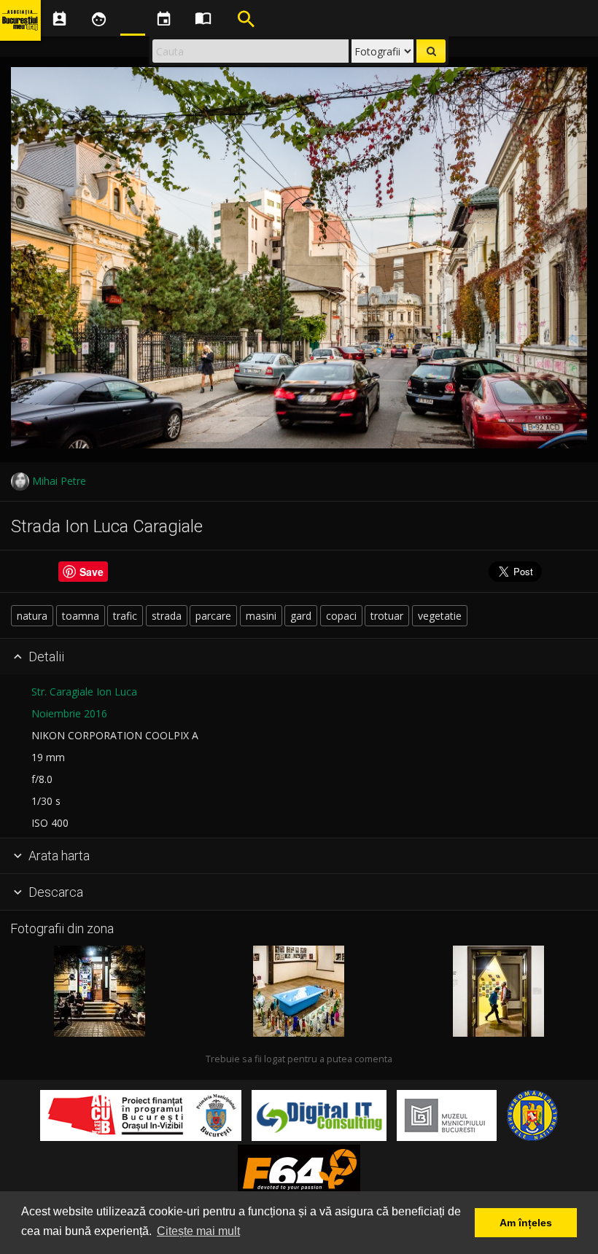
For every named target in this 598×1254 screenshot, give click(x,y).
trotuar (386, 616)
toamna (80, 616)
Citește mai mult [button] (198, 1231)
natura (32, 616)
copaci (341, 616)
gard (300, 616)
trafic (125, 616)
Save (91, 571)
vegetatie (440, 616)
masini (261, 616)
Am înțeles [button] (526, 1222)
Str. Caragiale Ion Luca (84, 691)
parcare (213, 616)
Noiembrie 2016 (69, 713)
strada (167, 616)
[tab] (299, 656)
